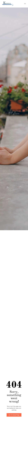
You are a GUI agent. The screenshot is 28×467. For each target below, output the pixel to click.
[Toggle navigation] (24, 4)
